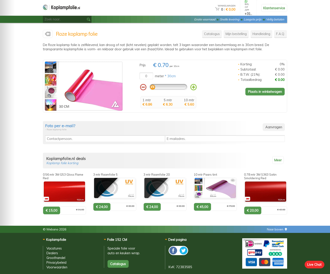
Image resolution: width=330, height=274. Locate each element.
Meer (278, 160)
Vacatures (54, 248)
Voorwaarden (56, 267)
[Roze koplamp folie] (84, 109)
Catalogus (212, 34)
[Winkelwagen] (217, 9)
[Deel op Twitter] (183, 254)
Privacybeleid (56, 262)
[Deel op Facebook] (173, 254)
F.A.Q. (280, 34)
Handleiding (261, 34)
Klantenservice (274, 8)
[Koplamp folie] (61, 14)
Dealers (52, 253)
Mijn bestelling (236, 34)
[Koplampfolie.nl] (48, 35)
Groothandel (55, 258)
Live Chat (314, 264)
